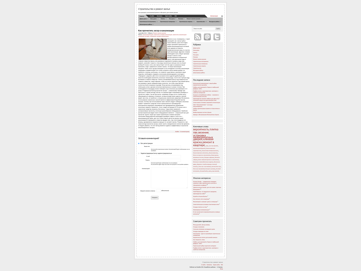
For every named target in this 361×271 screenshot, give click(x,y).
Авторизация (214, 16)
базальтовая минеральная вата (210, 150)
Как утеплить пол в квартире (201, 199)
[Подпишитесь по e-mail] (207, 36)
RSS (176, 16)
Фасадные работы (215, 21)
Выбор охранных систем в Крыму (202, 112)
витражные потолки (198, 157)
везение (203, 132)
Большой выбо (204, 171)
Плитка (164, 19)
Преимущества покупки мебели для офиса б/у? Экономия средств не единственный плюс (206, 99)
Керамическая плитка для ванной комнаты (205, 237)
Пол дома (172, 19)
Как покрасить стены (199, 240)
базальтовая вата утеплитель (200, 153)
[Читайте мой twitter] (216, 36)
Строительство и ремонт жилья (154, 9)
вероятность (201, 129)
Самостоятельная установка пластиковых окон (206, 204)
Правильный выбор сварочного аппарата (204, 246)
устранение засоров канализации (159, 36)
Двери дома (144, 19)
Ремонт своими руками (195, 19)
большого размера (210, 168)
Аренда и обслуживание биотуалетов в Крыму (206, 114)
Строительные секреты (187, 21)
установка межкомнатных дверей (203, 137)
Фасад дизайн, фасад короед (201, 225)
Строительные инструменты (149, 21)
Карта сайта (168, 16)
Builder (177, 131)
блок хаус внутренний (199, 168)
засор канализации (148, 34)
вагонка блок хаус (216, 166)
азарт (207, 145)
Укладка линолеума (198, 227)
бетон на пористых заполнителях (202, 155)
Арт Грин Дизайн (213, 145)
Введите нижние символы (147, 191)
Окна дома (154, 19)
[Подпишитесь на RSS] (197, 36)
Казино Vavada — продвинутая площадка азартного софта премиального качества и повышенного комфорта (205, 183)
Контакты (159, 16)
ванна (210, 171)
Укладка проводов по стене (200, 231)
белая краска (214, 155)
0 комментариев (184, 131)
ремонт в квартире (203, 144)
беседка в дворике (209, 157)
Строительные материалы (168, 21)
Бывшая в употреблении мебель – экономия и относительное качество (206, 95)
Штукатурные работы (147, 24)
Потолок (181, 19)
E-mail (148, 156)
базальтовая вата (213, 153)
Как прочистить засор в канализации (156, 31)
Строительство (202, 21)
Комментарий (146, 168)
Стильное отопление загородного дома (204, 229)
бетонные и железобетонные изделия (203, 162)
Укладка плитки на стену (200, 207)
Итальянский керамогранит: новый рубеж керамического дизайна (205, 84)
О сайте (152, 16)
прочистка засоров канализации (163, 34)
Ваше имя (147, 146)
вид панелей (215, 171)
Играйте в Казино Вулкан (200, 196)
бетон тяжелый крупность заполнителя (208, 159)
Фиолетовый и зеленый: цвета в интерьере (205, 201)
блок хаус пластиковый (205, 166)
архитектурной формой (199, 148)
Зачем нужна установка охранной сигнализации (206, 102)
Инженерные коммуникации (201, 210)
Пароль (148, 160)
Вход (221, 269)
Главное (142, 16)
